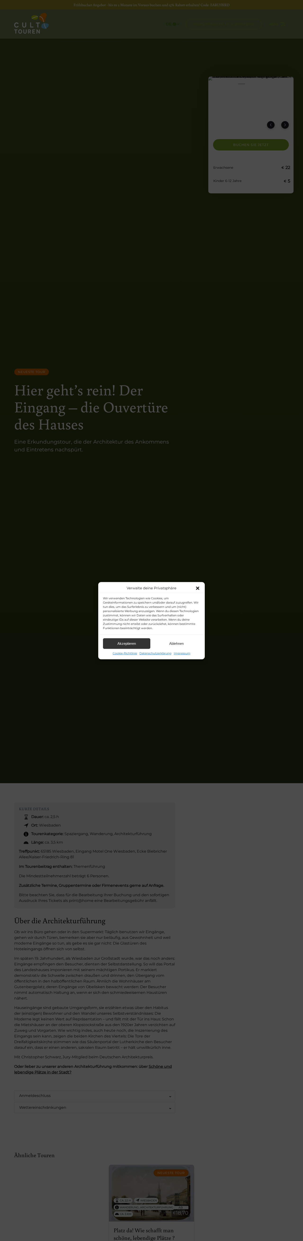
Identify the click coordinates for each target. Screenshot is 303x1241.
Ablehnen (176, 643)
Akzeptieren (126, 643)
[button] (197, 588)
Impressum (182, 653)
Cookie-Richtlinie (125, 653)
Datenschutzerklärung (155, 653)
